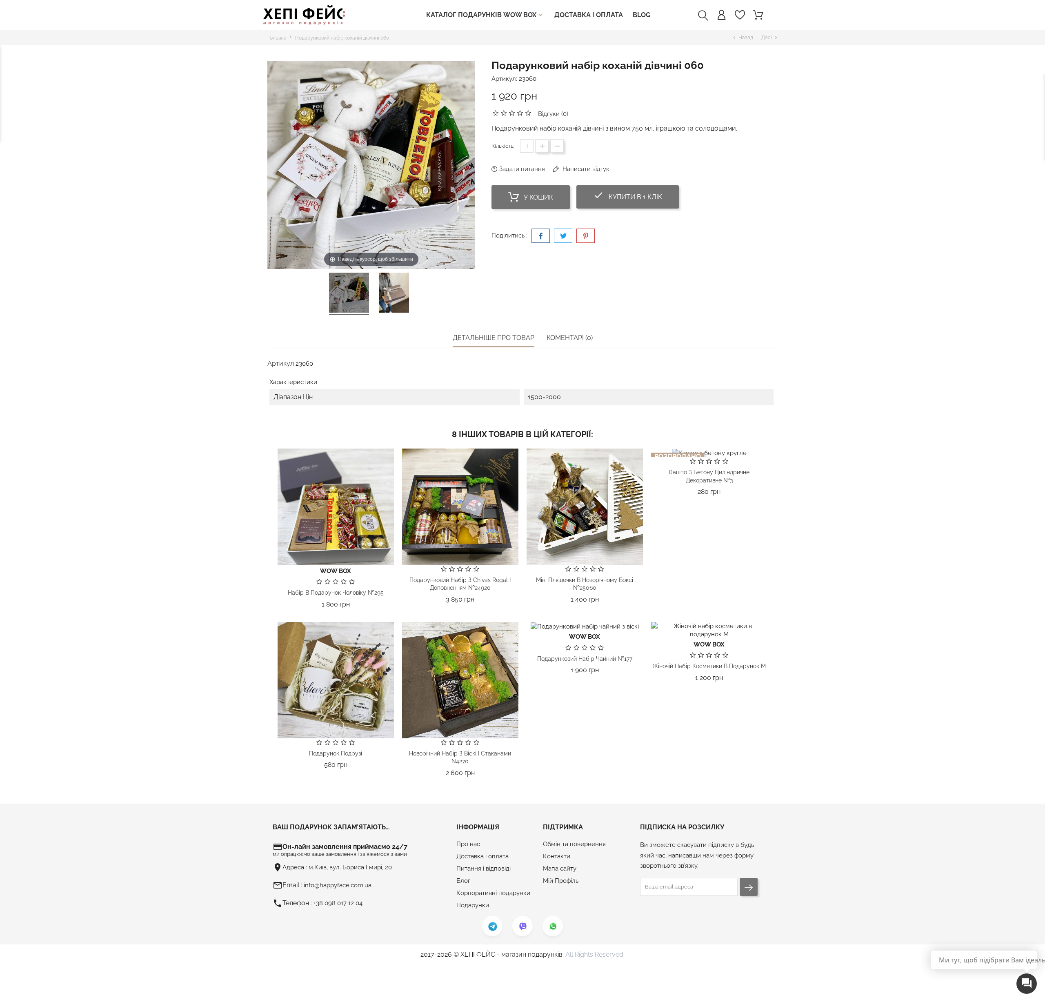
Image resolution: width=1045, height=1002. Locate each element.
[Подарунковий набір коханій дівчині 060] (349, 294)
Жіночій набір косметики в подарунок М (709, 666)
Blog (642, 15)
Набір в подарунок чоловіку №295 (336, 592)
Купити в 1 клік (636, 195)
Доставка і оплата (588, 15)
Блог (463, 880)
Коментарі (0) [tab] (570, 338)
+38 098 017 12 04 (338, 903)
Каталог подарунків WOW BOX (485, 15)
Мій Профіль (560, 880)
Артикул (280, 363)
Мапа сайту (559, 868)
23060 (527, 78)
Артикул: (504, 78)
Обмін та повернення (574, 844)
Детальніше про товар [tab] (493, 338)
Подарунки (472, 905)
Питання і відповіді (483, 868)
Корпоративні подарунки (493, 893)
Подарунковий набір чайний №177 (584, 658)
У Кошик (537, 197)
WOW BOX (335, 571)
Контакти (556, 856)
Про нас (468, 844)
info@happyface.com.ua (337, 885)
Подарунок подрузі (335, 753)
